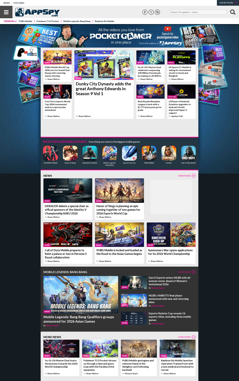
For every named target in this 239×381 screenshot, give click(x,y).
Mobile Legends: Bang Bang (76, 21)
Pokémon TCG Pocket (48, 21)
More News (52, 337)
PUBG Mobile (25, 21)
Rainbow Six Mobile (104, 21)
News (6, 3)
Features (19, 3)
